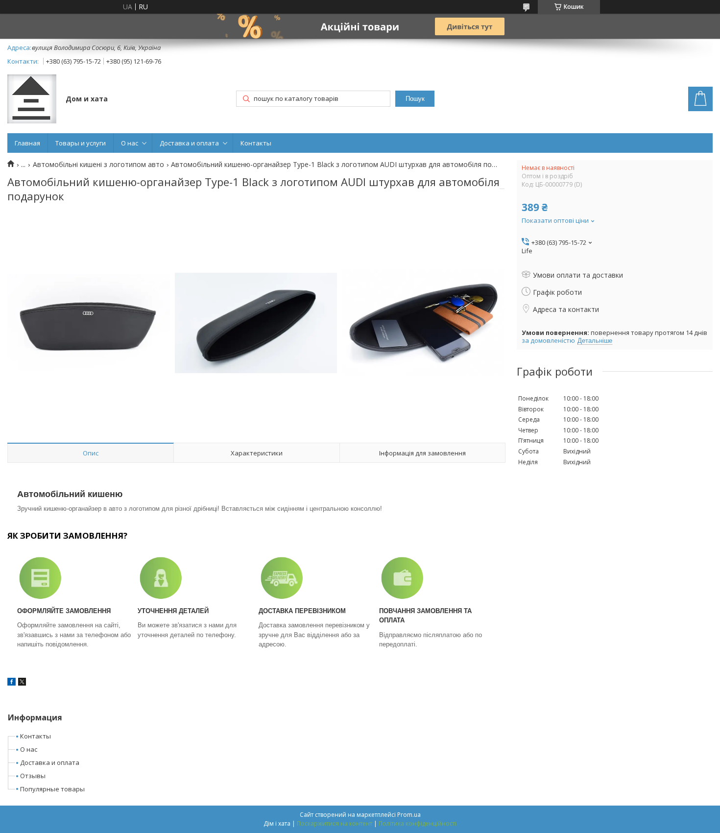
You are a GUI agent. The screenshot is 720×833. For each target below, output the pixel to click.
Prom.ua (409, 814)
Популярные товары (52, 789)
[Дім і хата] (31, 99)
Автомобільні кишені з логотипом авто (98, 164)
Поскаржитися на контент (334, 823)
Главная (27, 143)
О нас (129, 143)
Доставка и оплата (189, 143)
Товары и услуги (80, 143)
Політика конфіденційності (417, 823)
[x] (22, 683)
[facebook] (11, 683)
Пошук (415, 98)
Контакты (255, 143)
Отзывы (33, 775)
